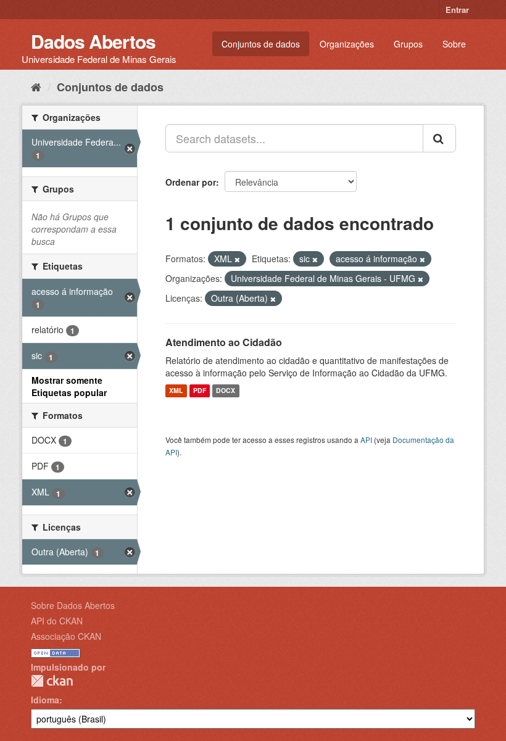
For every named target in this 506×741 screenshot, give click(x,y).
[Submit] (439, 138)
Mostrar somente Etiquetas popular (69, 386)
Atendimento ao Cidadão (223, 342)
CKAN (52, 680)
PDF (199, 390)
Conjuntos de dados (261, 44)
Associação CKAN (66, 636)
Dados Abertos (93, 41)
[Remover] (237, 259)
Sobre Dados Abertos (73, 605)
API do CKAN (57, 621)
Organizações (347, 44)
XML (176, 390)
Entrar (457, 9)
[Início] (36, 86)
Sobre (454, 44)
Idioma (45, 699)
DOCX (225, 390)
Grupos (408, 44)
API (366, 439)
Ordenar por (190, 182)
